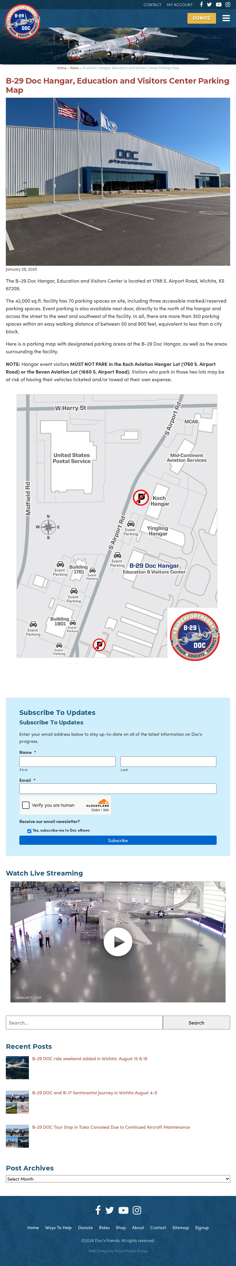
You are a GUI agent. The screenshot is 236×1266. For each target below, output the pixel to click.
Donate (202, 17)
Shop (121, 1227)
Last (124, 769)
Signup (202, 1227)
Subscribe (118, 840)
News (74, 67)
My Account (180, 4)
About (138, 1227)
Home (61, 67)
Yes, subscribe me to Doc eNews (61, 830)
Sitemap (180, 1227)
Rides (104, 1227)
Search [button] (196, 1022)
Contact (152, 4)
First (24, 769)
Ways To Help (58, 1227)
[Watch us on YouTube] (219, 4)
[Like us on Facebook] (201, 4)
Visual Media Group (131, 1250)
